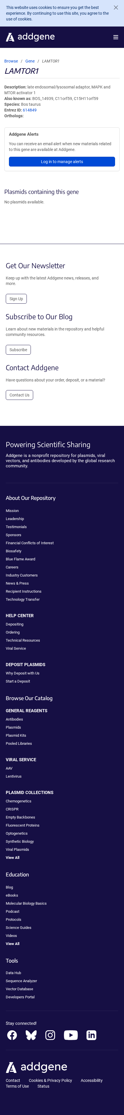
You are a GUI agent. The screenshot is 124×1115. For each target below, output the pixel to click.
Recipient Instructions (24, 591)
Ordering (13, 632)
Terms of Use (17, 1086)
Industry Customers (22, 575)
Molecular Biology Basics (26, 903)
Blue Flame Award (20, 559)
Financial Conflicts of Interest (30, 543)
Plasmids (13, 727)
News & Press (17, 583)
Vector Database (19, 989)
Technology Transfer (23, 599)
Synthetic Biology (20, 841)
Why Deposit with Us (23, 673)
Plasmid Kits (16, 735)
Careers (12, 567)
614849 (30, 110)
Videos (11, 935)
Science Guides (18, 927)
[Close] (113, 7)
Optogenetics (17, 833)
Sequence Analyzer (21, 981)
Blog (9, 887)
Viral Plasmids (17, 849)
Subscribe (18, 349)
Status (43, 1086)
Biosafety (13, 551)
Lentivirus (14, 776)
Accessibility (92, 1080)
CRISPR (12, 809)
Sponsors (13, 535)
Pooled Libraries (19, 743)
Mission (12, 511)
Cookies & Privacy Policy (50, 1080)
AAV (9, 768)
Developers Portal (20, 997)
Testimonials (16, 527)
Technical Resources (23, 640)
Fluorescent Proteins (23, 825)
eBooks (12, 895)
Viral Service (16, 648)
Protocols (13, 919)
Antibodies (14, 719)
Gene (30, 61)
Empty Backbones (20, 817)
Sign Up (16, 298)
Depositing (14, 624)
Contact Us (19, 395)
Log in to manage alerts (62, 161)
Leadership (15, 519)
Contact (13, 1080)
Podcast (12, 911)
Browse (11, 61)
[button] (115, 37)
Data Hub (13, 973)
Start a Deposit (18, 681)
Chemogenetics (18, 801)
